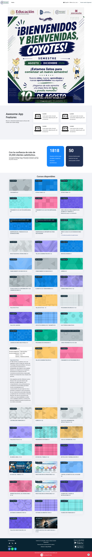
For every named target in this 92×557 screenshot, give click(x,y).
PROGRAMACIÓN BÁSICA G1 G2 (68, 307)
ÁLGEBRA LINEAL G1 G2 (16, 457)
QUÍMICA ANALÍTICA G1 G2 (67, 288)
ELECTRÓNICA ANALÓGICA (67, 325)
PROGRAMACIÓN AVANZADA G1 (43, 342)
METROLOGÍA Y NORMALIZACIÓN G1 (70, 457)
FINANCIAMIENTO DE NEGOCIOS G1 (44, 271)
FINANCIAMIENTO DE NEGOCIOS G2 (18, 271)
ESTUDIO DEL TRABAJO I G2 (42, 457)
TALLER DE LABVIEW (15, 325)
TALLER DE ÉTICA (14, 307)
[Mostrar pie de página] (88, 555)
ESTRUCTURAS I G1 (65, 192)
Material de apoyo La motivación (68, 213)
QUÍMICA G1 (64, 271)
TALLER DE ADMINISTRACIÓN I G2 (44, 253)
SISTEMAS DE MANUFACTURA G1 (44, 512)
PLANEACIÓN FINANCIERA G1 (68, 512)
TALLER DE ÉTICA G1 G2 (16, 439)
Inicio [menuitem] (12, 2)
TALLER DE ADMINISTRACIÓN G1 (43, 360)
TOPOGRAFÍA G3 (14, 192)
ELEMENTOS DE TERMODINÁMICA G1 (44, 288)
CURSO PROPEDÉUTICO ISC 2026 (69, 342)
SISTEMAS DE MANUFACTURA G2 (18, 512)
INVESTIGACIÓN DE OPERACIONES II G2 (45, 474)
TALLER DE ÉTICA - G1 (41, 307)
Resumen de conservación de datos (45, 544)
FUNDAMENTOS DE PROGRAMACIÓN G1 (70, 360)
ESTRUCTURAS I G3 (40, 192)
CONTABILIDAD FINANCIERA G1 (17, 420)
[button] (70, 2)
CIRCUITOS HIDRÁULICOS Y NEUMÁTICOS (45, 325)
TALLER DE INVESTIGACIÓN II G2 (18, 530)
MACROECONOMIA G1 (66, 253)
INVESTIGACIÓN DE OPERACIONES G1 (19, 253)
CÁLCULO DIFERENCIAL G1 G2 (68, 439)
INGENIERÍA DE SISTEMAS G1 (43, 439)
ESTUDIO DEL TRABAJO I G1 (17, 474)
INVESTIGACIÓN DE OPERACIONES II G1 (45, 493)
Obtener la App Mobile (46, 546)
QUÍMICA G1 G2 (39, 420)
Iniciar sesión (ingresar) (85, 2)
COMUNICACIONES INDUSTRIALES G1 (19, 342)
